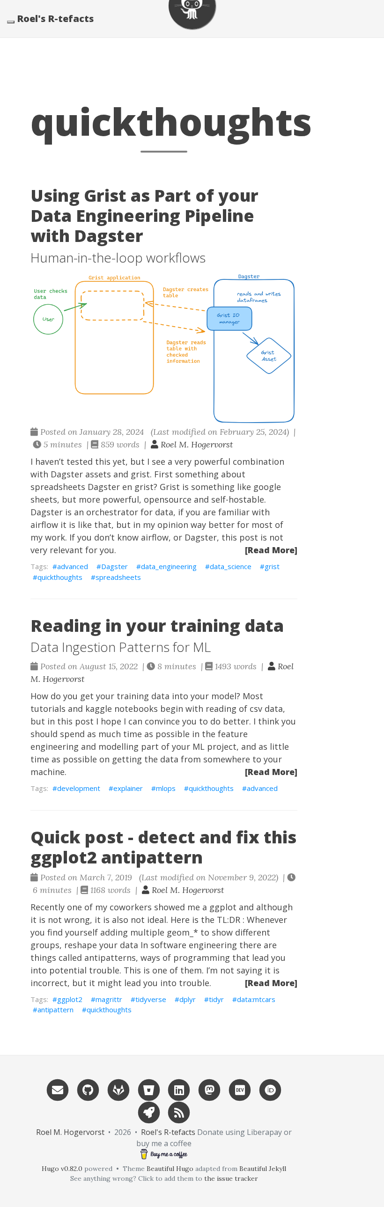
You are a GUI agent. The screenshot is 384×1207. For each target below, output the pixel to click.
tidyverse (150, 999)
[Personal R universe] (149, 1111)
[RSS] (179, 1111)
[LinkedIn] (179, 1089)
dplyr (187, 999)
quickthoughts (59, 577)
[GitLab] (118, 1089)
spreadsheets (118, 577)
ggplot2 (69, 999)
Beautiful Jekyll (262, 1168)
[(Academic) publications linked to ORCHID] (270, 1089)
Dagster (114, 566)
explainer (128, 788)
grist (272, 566)
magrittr (109, 999)
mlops (166, 788)
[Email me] (58, 1089)
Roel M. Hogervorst (195, 444)
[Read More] (271, 550)
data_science (230, 566)
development (78, 788)
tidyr (216, 999)
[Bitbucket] (149, 1089)
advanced (72, 566)
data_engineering (169, 566)
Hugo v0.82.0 (62, 1168)
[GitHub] (88, 1089)
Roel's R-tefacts (55, 18)
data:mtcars (256, 999)
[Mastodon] (209, 1089)
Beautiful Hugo (170, 1168)
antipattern (55, 1009)
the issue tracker (231, 1178)
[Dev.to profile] (240, 1089)
